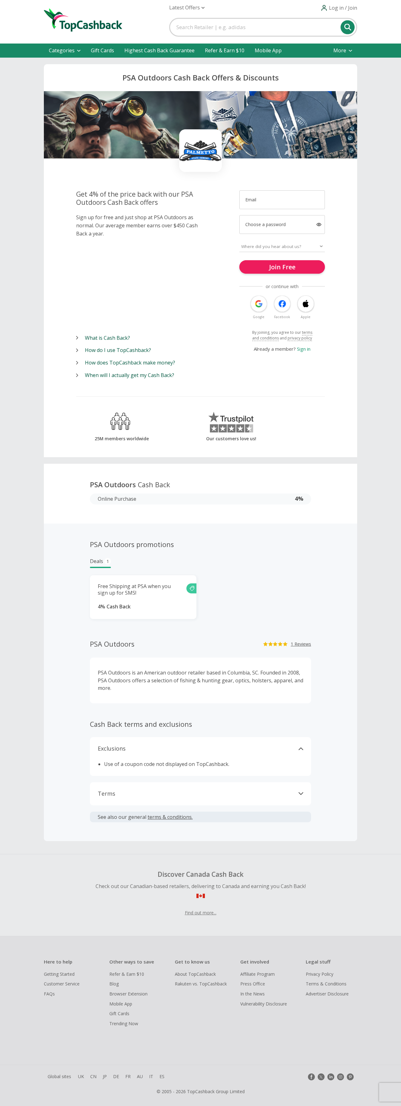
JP (105, 1076)
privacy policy (300, 338)
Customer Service (62, 984)
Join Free (282, 267)
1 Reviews (301, 644)
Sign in (303, 349)
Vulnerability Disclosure (263, 1004)
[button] (187, 8)
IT (151, 1076)
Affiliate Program (257, 974)
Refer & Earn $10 (224, 50)
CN (93, 1076)
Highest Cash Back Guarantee (159, 50)
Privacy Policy (319, 974)
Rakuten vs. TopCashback (201, 984)
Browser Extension (128, 994)
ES (161, 1076)
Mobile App (268, 50)
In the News (252, 994)
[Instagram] (340, 1076)
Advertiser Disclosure (327, 994)
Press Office (252, 984)
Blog (114, 984)
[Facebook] (311, 1076)
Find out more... (200, 913)
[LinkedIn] (330, 1076)
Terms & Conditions (326, 984)
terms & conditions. (170, 817)
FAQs (49, 994)
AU (140, 1076)
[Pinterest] (350, 1076)
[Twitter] (321, 1076)
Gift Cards (102, 50)
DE (116, 1076)
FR (128, 1076)
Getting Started (59, 974)
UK (81, 1076)
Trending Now (123, 1023)
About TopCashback (195, 974)
